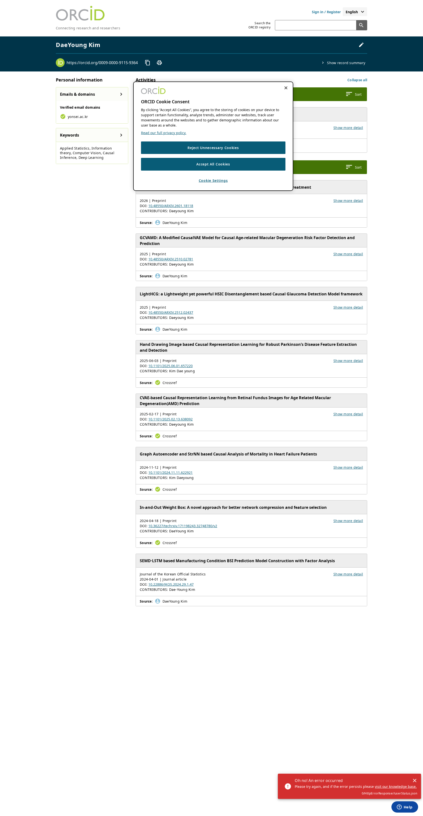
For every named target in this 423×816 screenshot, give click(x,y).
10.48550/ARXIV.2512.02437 (170, 312)
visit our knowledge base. (396, 786)
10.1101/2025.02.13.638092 (170, 419)
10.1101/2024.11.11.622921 (170, 472)
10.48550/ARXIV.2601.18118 (170, 205)
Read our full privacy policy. (163, 133)
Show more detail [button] (348, 127)
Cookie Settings (213, 180)
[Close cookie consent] (286, 87)
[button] (357, 80)
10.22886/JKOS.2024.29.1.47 (171, 584)
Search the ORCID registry (259, 25)
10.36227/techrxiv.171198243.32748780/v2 (182, 526)
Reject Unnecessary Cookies (213, 148)
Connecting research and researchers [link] (88, 28)
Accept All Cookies (213, 164)
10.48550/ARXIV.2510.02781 (170, 259)
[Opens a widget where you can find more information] (404, 807)
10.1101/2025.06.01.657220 (170, 365)
